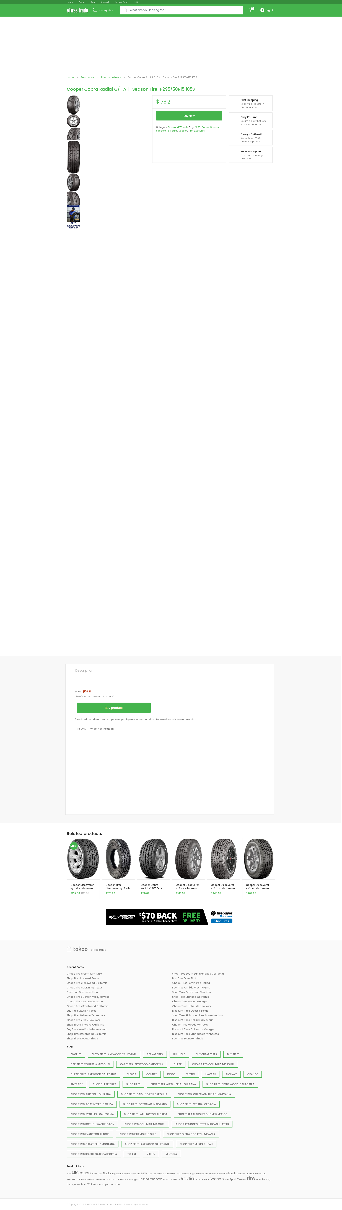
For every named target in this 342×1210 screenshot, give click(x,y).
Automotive (87, 77)
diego (171, 1074)
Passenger (132, 1179)
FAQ (136, 2)
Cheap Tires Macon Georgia (189, 1001)
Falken (165, 1173)
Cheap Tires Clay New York (83, 1020)
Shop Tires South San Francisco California (198, 973)
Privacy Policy (121, 2)
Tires (258, 1179)
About (81, 2)
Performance (150, 1178)
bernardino (155, 1054)
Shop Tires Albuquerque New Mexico (202, 1114)
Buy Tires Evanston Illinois (187, 1038)
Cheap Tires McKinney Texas (84, 987)
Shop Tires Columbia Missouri (145, 1124)
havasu (210, 1074)
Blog (92, 2)
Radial (173, 130)
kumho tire (222, 1173)
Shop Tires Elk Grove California (85, 1024)
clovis (131, 1074)
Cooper (214, 127)
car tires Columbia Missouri (90, 1064)
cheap (177, 1064)
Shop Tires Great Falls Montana (93, 1144)
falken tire (174, 1173)
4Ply (69, 1173)
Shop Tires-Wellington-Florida (145, 1114)
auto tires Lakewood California (114, 1054)
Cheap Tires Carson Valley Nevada (88, 997)
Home (70, 2)
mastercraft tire (257, 1173)
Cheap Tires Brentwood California (87, 1006)
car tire (157, 1173)
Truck (84, 1184)
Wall (89, 1184)
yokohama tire (112, 1184)
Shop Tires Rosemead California (86, 1034)
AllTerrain (97, 1173)
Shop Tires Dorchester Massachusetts (202, 1124)
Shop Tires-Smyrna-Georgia (196, 1104)
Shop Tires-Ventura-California (92, 1114)
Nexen (95, 1179)
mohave (231, 1074)
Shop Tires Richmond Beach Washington (197, 1015)
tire (251, 1178)
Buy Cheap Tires (206, 1054)
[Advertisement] (171, 43)
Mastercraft (242, 1173)
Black (106, 1173)
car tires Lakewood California (141, 1064)
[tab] (84, 670)
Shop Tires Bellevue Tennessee (86, 1015)
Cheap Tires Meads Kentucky (190, 1024)
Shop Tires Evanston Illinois (90, 1134)
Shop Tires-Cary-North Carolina (144, 1094)
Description (84, 670)
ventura (171, 1154)
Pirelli (166, 1179)
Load (231, 1173)
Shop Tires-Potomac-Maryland (145, 1104)
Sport (233, 1179)
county (151, 1074)
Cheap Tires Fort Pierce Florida (191, 983)
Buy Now (189, 116)
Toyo (69, 1184)
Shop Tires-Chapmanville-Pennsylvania (204, 1094)
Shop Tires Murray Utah (196, 1144)
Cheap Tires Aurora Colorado (85, 1001)
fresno (190, 1074)
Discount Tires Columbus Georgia (193, 1029)
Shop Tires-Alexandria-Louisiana (173, 1084)
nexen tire (104, 1179)
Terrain (241, 1179)
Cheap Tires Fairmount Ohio (84, 973)
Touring (266, 1179)
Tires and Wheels (111, 77)
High (192, 1173)
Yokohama (98, 1184)
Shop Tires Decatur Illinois (82, 1038)
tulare (131, 1154)
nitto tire (121, 1179)
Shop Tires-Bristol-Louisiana (91, 1094)
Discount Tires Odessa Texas (190, 1011)
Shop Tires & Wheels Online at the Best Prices (107, 1204)
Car (150, 1173)
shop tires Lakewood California (147, 1144)
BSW (144, 1173)
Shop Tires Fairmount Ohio (138, 1134)
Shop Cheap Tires (104, 1084)
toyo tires (76, 1184)
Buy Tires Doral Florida (185, 978)
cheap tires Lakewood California (93, 1074)
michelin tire (84, 1179)
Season (182, 130)
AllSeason (81, 1173)
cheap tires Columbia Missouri (213, 1064)
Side (227, 1179)
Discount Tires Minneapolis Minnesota (195, 1034)
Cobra (205, 127)
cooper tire (162, 130)
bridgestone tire (132, 1173)
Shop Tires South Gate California (94, 1154)
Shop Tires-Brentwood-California (230, 1084)
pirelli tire (175, 1179)
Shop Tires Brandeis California (190, 997)
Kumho (212, 1173)
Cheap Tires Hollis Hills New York (191, 1006)
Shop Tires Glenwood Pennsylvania (191, 1134)
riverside (77, 1084)
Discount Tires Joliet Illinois (83, 992)
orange (252, 1074)
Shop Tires (133, 1084)
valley (151, 1154)
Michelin (71, 1179)
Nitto (113, 1179)
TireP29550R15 (196, 130)
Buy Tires (233, 1054)
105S (197, 127)
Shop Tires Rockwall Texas (83, 978)
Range (199, 1179)
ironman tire (202, 1173)
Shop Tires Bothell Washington (92, 1124)
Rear (206, 1179)
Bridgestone (116, 1173)
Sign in (270, 10)
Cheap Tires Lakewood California (87, 983)
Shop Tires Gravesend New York (191, 992)
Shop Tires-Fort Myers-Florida (92, 1104)
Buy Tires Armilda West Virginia (191, 987)
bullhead (179, 1054)
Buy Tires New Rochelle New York (87, 1029)
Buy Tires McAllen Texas (81, 1011)
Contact (105, 2)
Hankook (185, 1173)
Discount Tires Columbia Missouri (192, 1020)
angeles (76, 1054)
